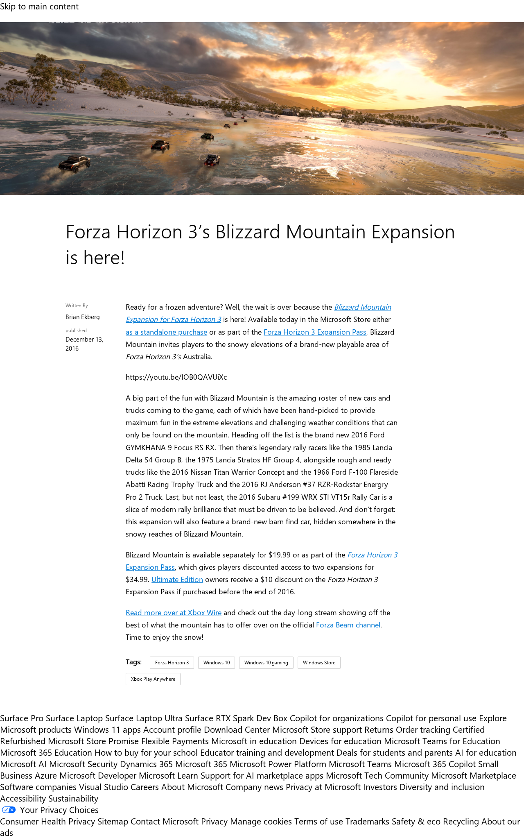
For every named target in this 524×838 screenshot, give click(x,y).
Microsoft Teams (360, 763)
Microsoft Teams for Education (442, 740)
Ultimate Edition (177, 579)
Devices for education (340, 740)
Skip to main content (39, 5)
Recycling (461, 821)
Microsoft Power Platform (278, 763)
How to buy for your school (146, 752)
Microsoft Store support (317, 729)
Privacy (215, 821)
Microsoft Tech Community (377, 775)
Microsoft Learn (168, 775)
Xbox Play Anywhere (153, 678)
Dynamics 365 (146, 763)
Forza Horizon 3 (172, 662)
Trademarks (367, 821)
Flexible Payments (175, 740)
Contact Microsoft (165, 821)
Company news (254, 786)
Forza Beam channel (348, 624)
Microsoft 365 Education (46, 752)
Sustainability (73, 798)
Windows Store (319, 662)
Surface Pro (21, 717)
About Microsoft (192, 786)
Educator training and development (267, 752)
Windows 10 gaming (266, 662)
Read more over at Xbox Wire (173, 612)
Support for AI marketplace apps (262, 775)
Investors (380, 786)
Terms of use (318, 821)
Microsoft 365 (201, 763)
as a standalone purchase (166, 331)
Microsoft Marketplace (473, 775)
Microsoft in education (254, 740)
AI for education (486, 752)
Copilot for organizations (337, 717)
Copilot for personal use (431, 717)
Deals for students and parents (395, 752)
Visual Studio (103, 786)
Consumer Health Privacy (47, 821)
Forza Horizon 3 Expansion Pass (315, 331)
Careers (145, 786)
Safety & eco (416, 821)
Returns (378, 729)
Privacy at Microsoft (323, 786)
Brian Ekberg (83, 317)
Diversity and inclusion (442, 786)
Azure (46, 775)
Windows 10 (216, 662)
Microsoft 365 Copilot (435, 763)
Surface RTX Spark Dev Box (236, 717)
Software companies (38, 786)
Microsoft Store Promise (93, 740)
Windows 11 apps (107, 729)
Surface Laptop (74, 717)
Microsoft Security (83, 763)
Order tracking (423, 729)
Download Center (237, 729)
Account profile (172, 729)
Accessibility (23, 798)
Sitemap (112, 821)
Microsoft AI (23, 763)
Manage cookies (261, 821)
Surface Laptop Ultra (144, 717)
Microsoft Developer (97, 775)
